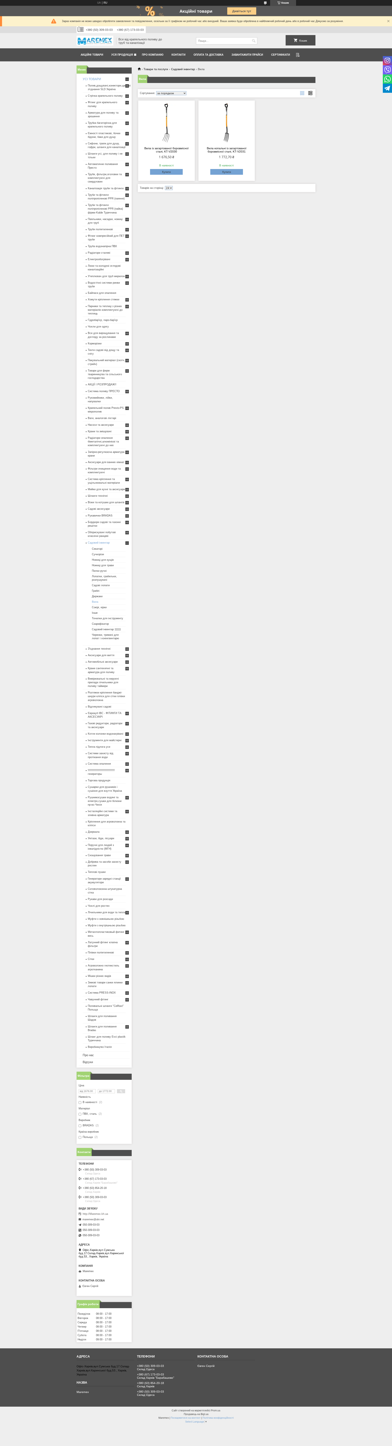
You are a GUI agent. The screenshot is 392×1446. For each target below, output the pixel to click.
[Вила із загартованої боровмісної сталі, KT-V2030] (166, 123)
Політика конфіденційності (218, 1417)
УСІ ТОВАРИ (92, 79)
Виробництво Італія (100, 1046)
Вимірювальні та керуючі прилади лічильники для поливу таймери (103, 682)
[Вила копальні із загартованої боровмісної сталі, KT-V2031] (226, 123)
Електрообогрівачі (99, 259)
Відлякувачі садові (99, 706)
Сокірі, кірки (99, 607)
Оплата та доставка (208, 54)
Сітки (91, 959)
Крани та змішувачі (99, 431)
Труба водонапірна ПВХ (102, 246)
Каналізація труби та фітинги (106, 188)
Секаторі (97, 548)
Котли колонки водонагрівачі (105, 733)
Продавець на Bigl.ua (196, 1414)
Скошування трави (99, 855)
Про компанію (152, 54)
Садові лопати (101, 585)
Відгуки (88, 1062)
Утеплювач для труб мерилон (106, 276)
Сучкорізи (98, 554)
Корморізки (94, 343)
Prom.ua (215, 1410)
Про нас (88, 1055)
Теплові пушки (97, 871)
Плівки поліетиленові (101, 952)
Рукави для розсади (100, 899)
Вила (95, 601)
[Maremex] (95, 41)
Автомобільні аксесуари (103, 661)
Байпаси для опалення (102, 292)
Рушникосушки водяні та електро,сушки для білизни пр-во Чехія (104, 801)
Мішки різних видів (99, 975)
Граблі (95, 590)
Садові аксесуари (99, 508)
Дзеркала (93, 831)
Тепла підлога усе (99, 746)
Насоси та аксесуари (101, 424)
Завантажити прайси (247, 54)
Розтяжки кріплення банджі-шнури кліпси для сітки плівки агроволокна (106, 696)
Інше (95, 612)
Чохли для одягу (98, 326)
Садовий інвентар (183, 69)
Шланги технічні (98, 495)
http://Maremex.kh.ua (95, 1213)
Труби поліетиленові (100, 229)
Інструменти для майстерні (104, 740)
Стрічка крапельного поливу (105, 95)
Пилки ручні (99, 570)
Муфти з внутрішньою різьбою (107, 925)
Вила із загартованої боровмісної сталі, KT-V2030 (166, 150)
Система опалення (99, 763)
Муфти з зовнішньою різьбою (106, 918)
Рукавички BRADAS (100, 515)
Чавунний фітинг (98, 999)
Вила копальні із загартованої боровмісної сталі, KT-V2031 (226, 150)
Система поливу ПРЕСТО (104, 391)
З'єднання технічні (99, 648)
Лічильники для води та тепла (106, 912)
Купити (166, 172)
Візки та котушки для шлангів (106, 502)
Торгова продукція (99, 780)
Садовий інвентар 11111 (106, 629)
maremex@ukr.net (93, 1219)
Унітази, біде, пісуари (101, 838)
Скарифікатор (100, 623)
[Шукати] (253, 40)
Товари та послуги (156, 69)
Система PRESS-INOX (102, 992)
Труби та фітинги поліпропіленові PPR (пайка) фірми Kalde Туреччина (105, 208)
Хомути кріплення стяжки (103, 299)
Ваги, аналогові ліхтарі (102, 418)
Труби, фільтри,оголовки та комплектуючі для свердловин (105, 178)
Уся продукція (122, 54)
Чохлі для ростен (98, 905)
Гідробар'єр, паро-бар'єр (103, 320)
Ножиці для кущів (103, 559)
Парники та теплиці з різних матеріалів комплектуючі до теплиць (105, 310)
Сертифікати (280, 54)
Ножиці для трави (103, 565)
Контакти (178, 54)
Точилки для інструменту (107, 618)
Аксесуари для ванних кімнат (106, 462)
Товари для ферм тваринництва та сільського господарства (105, 374)
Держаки (97, 596)
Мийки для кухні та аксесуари (106, 489)
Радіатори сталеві (99, 252)
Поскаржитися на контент (186, 1417)
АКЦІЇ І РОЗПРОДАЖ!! (102, 384)
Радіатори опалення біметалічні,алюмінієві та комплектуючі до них (103, 441)
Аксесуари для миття (101, 655)
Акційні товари (92, 54)
